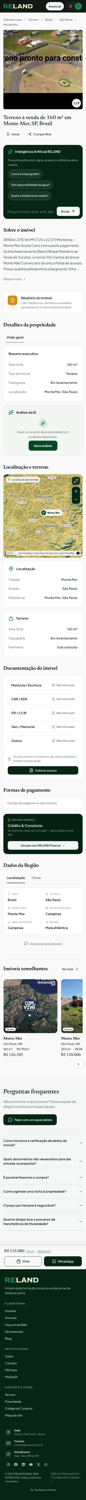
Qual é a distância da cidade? (29, 195)
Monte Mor (10, 24)
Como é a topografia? (25, 174)
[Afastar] (76, 499)
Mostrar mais (12, 279)
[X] (38, 1464)
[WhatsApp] (46, 1464)
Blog (8, 1338)
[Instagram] (8, 1464)
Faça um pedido (16, 1324)
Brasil (49, 19)
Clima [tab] (36, 878)
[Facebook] (16, 1464)
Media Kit (11, 1377)
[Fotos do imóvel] (43, 69)
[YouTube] (31, 1464)
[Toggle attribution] (78, 553)
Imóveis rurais (12, 19)
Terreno (33, 19)
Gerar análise (43, 446)
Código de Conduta (18, 1408)
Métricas (11, 1370)
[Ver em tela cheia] (76, 481)
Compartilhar (42, 134)
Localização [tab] (16, 878)
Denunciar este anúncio (46, 944)
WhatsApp (66, 1261)
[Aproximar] (76, 491)
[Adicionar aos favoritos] (52, 984)
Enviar (65, 211)
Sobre (9, 1356)
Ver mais (67, 969)
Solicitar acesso (46, 770)
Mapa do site (14, 1415)
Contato (11, 1363)
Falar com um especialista (33, 1120)
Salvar (15, 134)
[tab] (15, 337)
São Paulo (66, 19)
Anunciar (55, 6)
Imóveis (10, 1311)
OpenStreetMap (67, 553)
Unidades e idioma (45, 1489)
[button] (43, 302)
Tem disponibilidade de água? (30, 184)
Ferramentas (14, 1331)
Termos (10, 1394)
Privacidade (13, 1401)
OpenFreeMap (25, 553)
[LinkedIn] (23, 1464)
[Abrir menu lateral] (74, 6)
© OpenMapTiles (41, 553)
